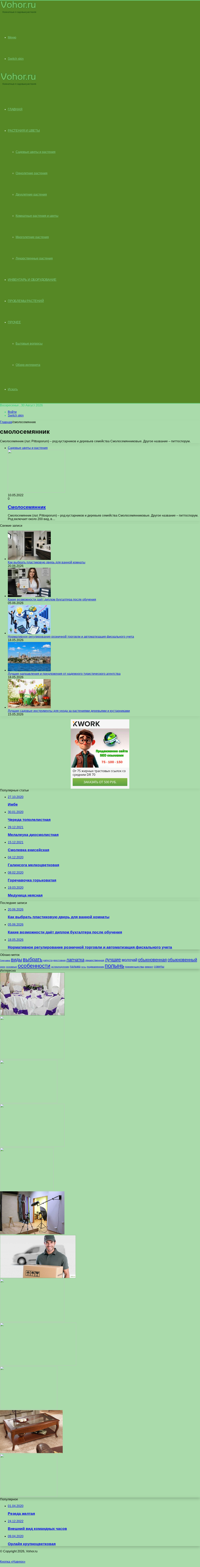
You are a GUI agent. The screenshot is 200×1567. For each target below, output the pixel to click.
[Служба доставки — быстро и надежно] (38, 1277)
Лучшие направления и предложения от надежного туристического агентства (64, 673)
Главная (6, 422)
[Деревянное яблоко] (32, 1320)
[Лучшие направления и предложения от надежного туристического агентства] (29, 670)
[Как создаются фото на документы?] (32, 1233)
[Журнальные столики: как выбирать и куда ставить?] (31, 1452)
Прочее (14, 322)
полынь (114, 965)
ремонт (149, 966)
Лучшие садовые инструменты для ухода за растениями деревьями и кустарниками (69, 710)
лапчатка (75, 959)
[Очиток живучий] (32, 1058)
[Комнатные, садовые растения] (18, 13)
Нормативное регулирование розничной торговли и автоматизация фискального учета (71, 636)
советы (159, 966)
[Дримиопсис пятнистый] (28, 1102)
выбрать (33, 959)
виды (16, 959)
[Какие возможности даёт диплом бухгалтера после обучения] (29, 596)
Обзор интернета (28, 364)
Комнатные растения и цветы (37, 215)
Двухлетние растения (31, 194)
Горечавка (5, 960)
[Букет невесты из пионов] (32, 1145)
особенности (34, 966)
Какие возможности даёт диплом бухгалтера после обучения (52, 599)
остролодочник (60, 966)
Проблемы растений (26, 301)
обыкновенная (152, 959)
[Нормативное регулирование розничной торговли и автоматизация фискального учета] (29, 633)
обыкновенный (182, 959)
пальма (75, 966)
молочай (129, 960)
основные (11, 966)
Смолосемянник (27, 507)
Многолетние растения (32, 237)
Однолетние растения (31, 173)
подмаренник (95, 966)
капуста (48, 960)
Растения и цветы (24, 130)
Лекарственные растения (34, 258)
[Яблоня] (27, 1189)
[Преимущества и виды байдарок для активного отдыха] (38, 1364)
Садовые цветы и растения (35, 152)
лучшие (113, 959)
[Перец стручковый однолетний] (28, 1408)
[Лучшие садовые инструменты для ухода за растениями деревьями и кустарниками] (29, 707)
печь (83, 967)
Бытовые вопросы (29, 343)
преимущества (134, 966)
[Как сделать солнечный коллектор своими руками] (28, 1495)
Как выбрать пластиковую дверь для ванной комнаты (46, 562)
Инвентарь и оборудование (32, 279)
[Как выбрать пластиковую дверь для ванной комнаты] (29, 558)
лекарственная (94, 960)
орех (2, 966)
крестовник (59, 960)
